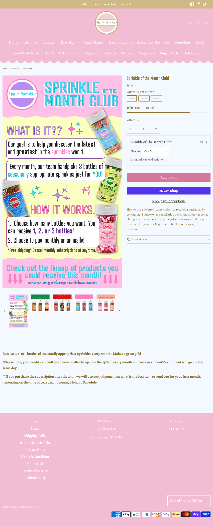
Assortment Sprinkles (153, 42)
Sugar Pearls (169, 53)
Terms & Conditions (35, 456)
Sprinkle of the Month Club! (33, 53)
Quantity (133, 119)
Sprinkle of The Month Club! (151, 142)
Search (35, 428)
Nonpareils (147, 53)
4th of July (30, 42)
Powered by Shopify (30, 507)
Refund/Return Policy (35, 442)
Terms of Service (35, 470)
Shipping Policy (35, 435)
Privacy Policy (35, 449)
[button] (4, 311)
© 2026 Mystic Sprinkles (12, 507)
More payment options (169, 201)
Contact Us (35, 463)
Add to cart (169, 177)
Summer (49, 42)
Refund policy (35, 477)
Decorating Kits (120, 42)
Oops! (199, 42)
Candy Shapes (93, 42)
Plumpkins (182, 42)
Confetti (110, 53)
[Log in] (198, 23)
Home (13, 42)
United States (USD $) (186, 500)
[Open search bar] (191, 22)
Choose (135, 151)
